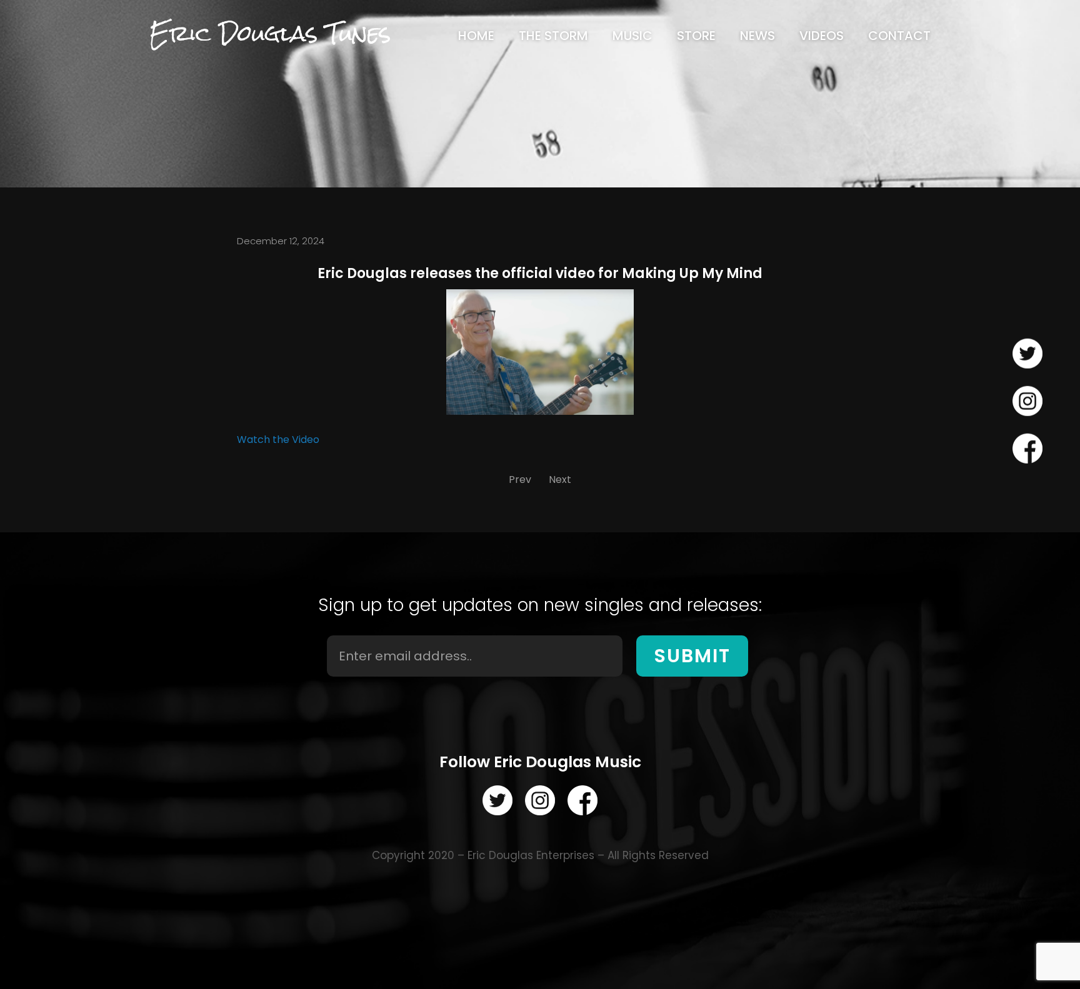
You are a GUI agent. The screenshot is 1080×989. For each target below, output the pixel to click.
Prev (520, 479)
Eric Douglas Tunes (270, 33)
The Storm (553, 35)
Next (560, 479)
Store (696, 35)
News (757, 35)
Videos (821, 35)
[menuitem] (476, 35)
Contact (899, 35)
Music (632, 35)
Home (476, 35)
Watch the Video (278, 439)
